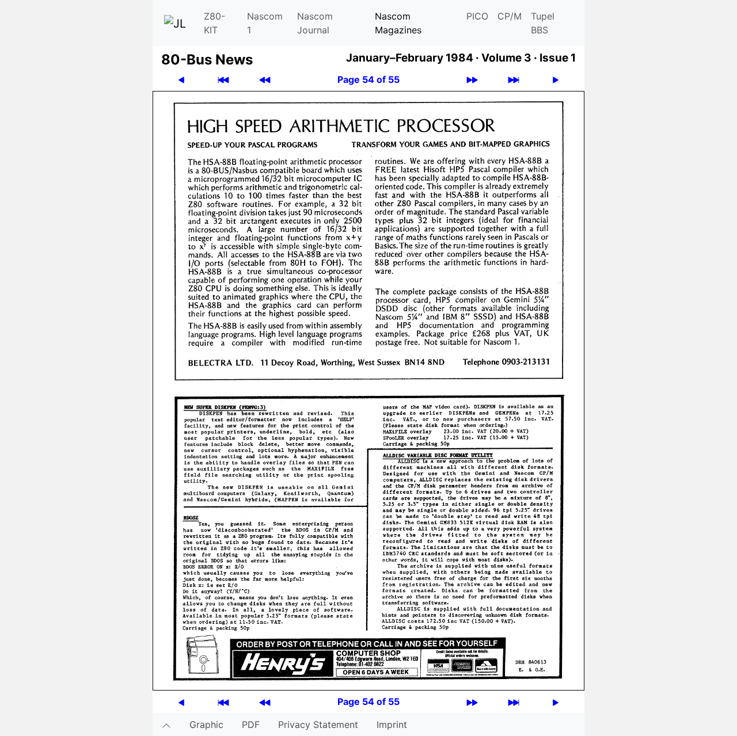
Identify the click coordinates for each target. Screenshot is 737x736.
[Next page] (555, 79)
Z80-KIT (214, 23)
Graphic (206, 724)
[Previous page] (181, 79)
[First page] (223, 79)
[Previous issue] (264, 79)
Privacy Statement (318, 724)
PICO (477, 16)
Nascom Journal (315, 23)
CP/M (509, 16)
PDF (251, 724)
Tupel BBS (542, 23)
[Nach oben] (166, 724)
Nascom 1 (265, 23)
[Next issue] (472, 79)
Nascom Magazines (398, 23)
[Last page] (513, 79)
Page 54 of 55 (368, 79)
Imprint (392, 724)
